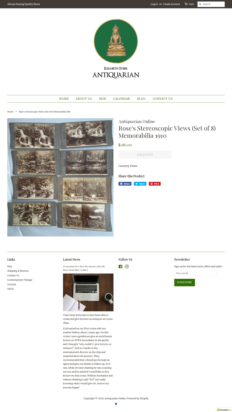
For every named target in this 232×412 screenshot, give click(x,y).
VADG (10, 288)
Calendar (121, 98)
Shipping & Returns (18, 270)
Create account (171, 4)
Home (64, 98)
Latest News (71, 259)
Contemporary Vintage (19, 279)
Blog (141, 98)
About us (84, 98)
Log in (154, 4)
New (102, 98)
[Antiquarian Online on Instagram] (127, 267)
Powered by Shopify (137, 398)
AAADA (11, 284)
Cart (191, 4)
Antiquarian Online (115, 398)
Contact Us (163, 98)
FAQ (9, 266)
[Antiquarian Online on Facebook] (120, 267)
